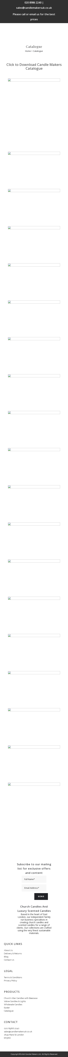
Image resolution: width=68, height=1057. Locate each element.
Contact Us (9, 960)
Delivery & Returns (13, 953)
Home (28, 51)
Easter (7, 1007)
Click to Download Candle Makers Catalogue (34, 66)
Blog (6, 956)
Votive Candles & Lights (15, 1001)
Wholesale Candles (13, 1004)
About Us (8, 950)
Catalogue (8, 1011)
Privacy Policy (10, 980)
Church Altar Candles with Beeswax (21, 998)
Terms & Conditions (13, 977)
